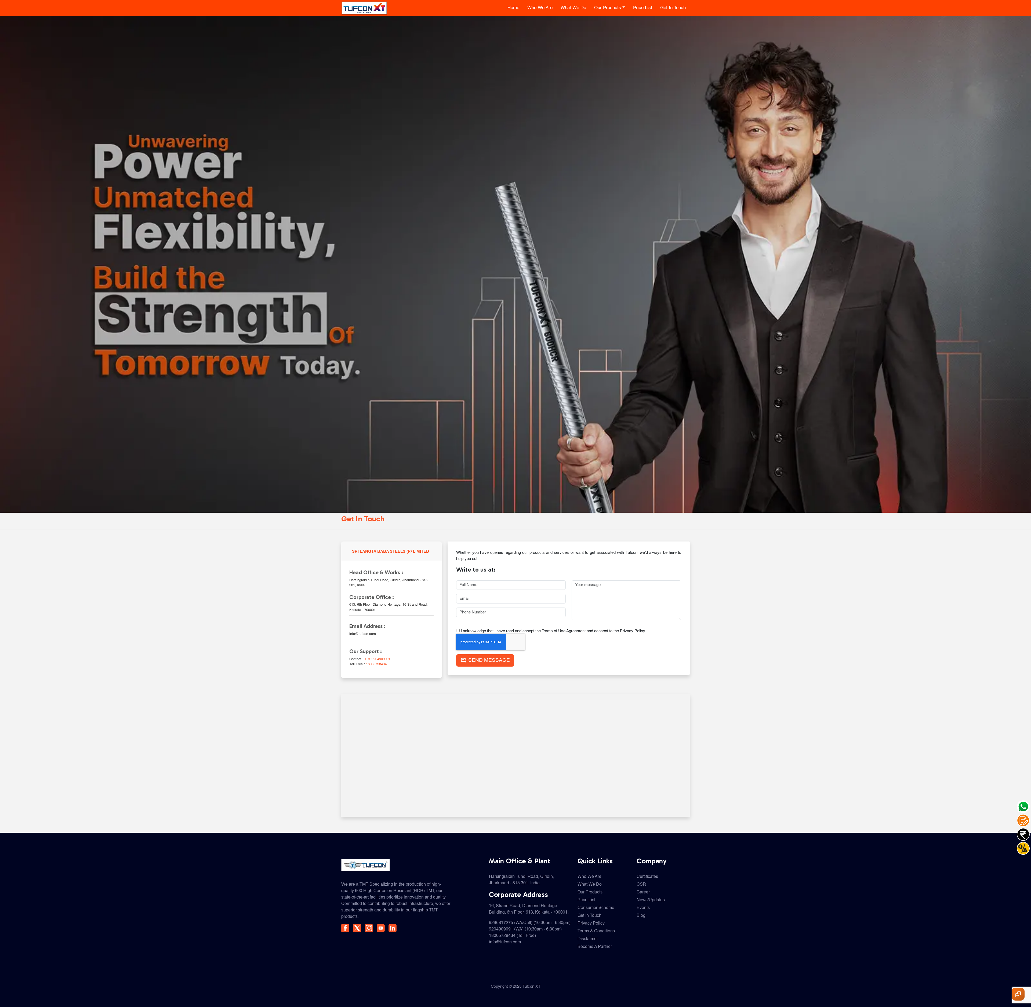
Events (643, 908)
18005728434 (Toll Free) (512, 936)
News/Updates (651, 900)
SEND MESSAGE (485, 660)
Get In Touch (673, 8)
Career (643, 892)
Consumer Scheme (596, 908)
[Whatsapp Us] (1023, 806)
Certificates (647, 877)
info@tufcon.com (505, 942)
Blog (641, 916)
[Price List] (1023, 834)
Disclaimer (588, 939)
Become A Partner (595, 947)
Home (513, 8)
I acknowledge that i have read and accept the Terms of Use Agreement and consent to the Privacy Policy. (553, 631)
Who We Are (540, 8)
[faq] (1023, 848)
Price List (642, 8)
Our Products (607, 8)
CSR (641, 884)
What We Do (573, 8)
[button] (1018, 994)
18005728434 (376, 664)
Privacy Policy (591, 923)
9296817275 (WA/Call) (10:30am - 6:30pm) (530, 923)
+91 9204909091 (377, 659)
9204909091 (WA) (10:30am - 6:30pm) (525, 929)
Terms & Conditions (596, 931)
